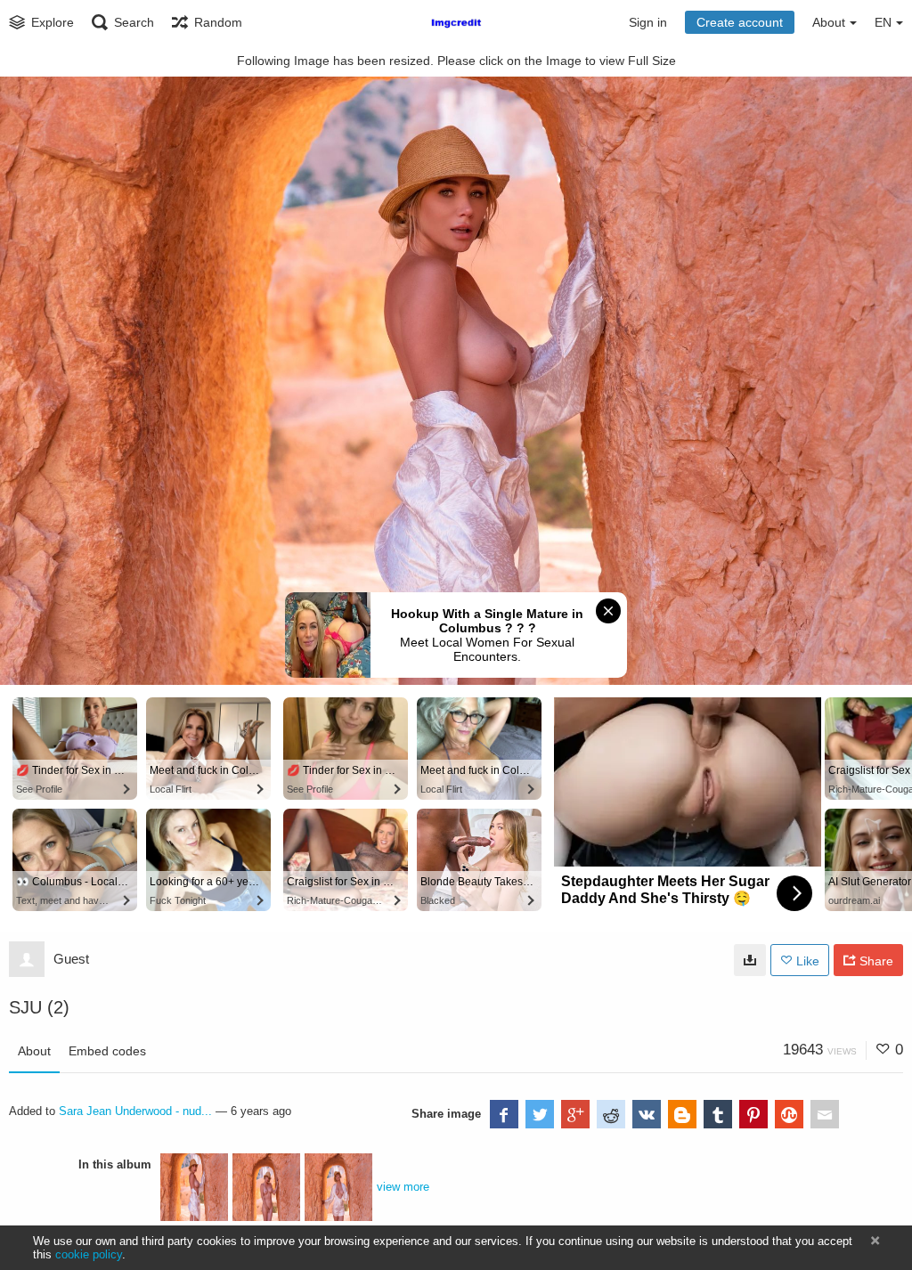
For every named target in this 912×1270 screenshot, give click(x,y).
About (34, 1051)
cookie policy (88, 1254)
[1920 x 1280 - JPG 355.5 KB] (750, 960)
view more (403, 1186)
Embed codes (107, 1051)
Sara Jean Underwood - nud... (135, 1111)
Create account (739, 22)
